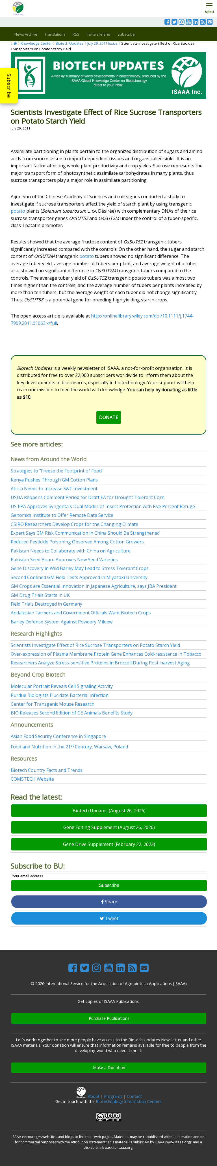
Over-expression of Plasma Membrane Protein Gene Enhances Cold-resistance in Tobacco (106, 654)
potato (18, 211)
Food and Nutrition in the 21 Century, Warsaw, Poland (69, 747)
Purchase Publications (109, 1018)
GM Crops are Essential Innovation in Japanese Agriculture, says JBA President (94, 586)
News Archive (25, 34)
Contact (134, 1096)
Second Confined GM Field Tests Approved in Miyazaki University (79, 577)
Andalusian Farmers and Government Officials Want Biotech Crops (81, 613)
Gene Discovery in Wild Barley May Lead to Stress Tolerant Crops (80, 568)
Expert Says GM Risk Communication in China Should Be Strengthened (85, 533)
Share (110, 902)
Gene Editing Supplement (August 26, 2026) (109, 827)
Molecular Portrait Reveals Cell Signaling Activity (62, 686)
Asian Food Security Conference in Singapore (58, 736)
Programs (113, 1096)
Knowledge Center (36, 43)
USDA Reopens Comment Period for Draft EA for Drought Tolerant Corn (87, 497)
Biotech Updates (70, 43)
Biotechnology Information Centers (129, 1101)
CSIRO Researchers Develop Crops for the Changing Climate (74, 524)
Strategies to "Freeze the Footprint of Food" (57, 471)
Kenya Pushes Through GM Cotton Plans (54, 480)
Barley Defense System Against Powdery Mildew (61, 622)
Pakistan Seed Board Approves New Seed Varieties (64, 559)
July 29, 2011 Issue (102, 43)
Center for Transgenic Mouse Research (52, 704)
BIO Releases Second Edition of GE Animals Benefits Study (72, 713)
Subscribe (9, 86)
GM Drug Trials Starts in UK (40, 595)
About (93, 1096)
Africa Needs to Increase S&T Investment (54, 488)
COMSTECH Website (32, 779)
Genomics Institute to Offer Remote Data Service (62, 515)
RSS (76, 34)
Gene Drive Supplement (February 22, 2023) (109, 844)
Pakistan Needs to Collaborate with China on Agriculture (71, 551)
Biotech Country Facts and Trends (47, 770)
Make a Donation (109, 1067)
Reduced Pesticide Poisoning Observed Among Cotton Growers (77, 542)
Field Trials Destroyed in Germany (46, 604)
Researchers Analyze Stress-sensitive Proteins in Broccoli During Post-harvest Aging (100, 663)
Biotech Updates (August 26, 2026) (109, 810)
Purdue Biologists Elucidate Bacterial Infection (59, 695)
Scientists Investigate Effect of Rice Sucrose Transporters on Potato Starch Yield (95, 645)
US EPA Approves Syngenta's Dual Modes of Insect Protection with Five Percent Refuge (103, 506)
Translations (55, 34)
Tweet (111, 918)
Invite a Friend (98, 34)
